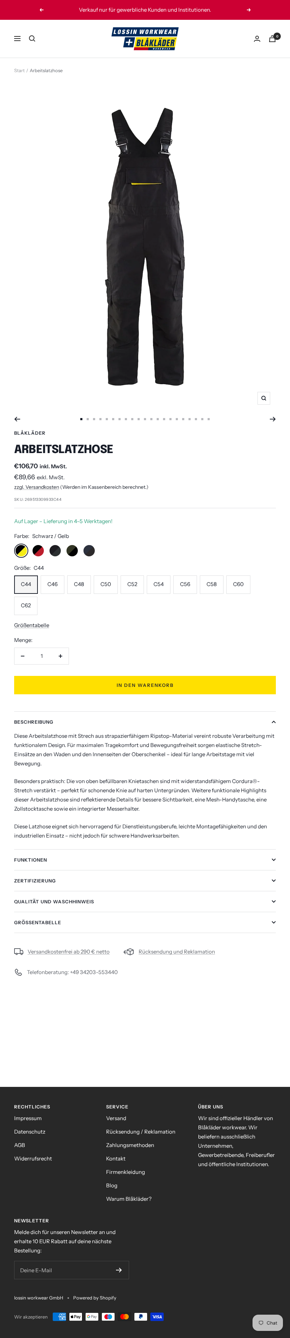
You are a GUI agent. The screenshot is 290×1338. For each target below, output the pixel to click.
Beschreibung (33, 722)
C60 (238, 584)
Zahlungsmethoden (130, 1145)
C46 (52, 584)
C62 (26, 605)
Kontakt (116, 1158)
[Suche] (32, 38)
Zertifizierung (35, 881)
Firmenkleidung (125, 1172)
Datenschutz (29, 1131)
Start (19, 70)
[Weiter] (273, 419)
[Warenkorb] (272, 38)
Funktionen (30, 860)
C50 (105, 584)
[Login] (257, 39)
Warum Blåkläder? (129, 1198)
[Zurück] (17, 419)
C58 (212, 584)
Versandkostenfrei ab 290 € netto (69, 951)
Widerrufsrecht (33, 1158)
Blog (111, 1185)
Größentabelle (31, 625)
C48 (79, 584)
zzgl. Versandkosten (36, 487)
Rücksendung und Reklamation (177, 951)
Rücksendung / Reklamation (140, 1131)
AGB (19, 1145)
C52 (132, 584)
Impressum (28, 1118)
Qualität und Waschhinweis (54, 901)
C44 (26, 584)
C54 (158, 584)
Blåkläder (30, 433)
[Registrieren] (119, 1270)
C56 (185, 584)
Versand (116, 1118)
